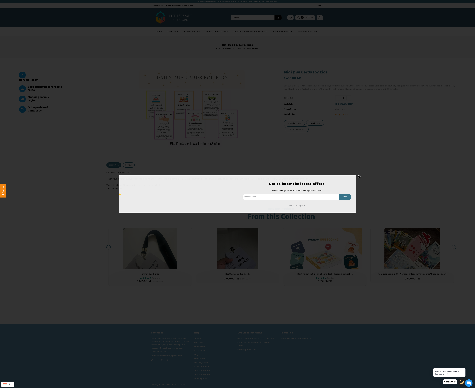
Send (345, 197)
